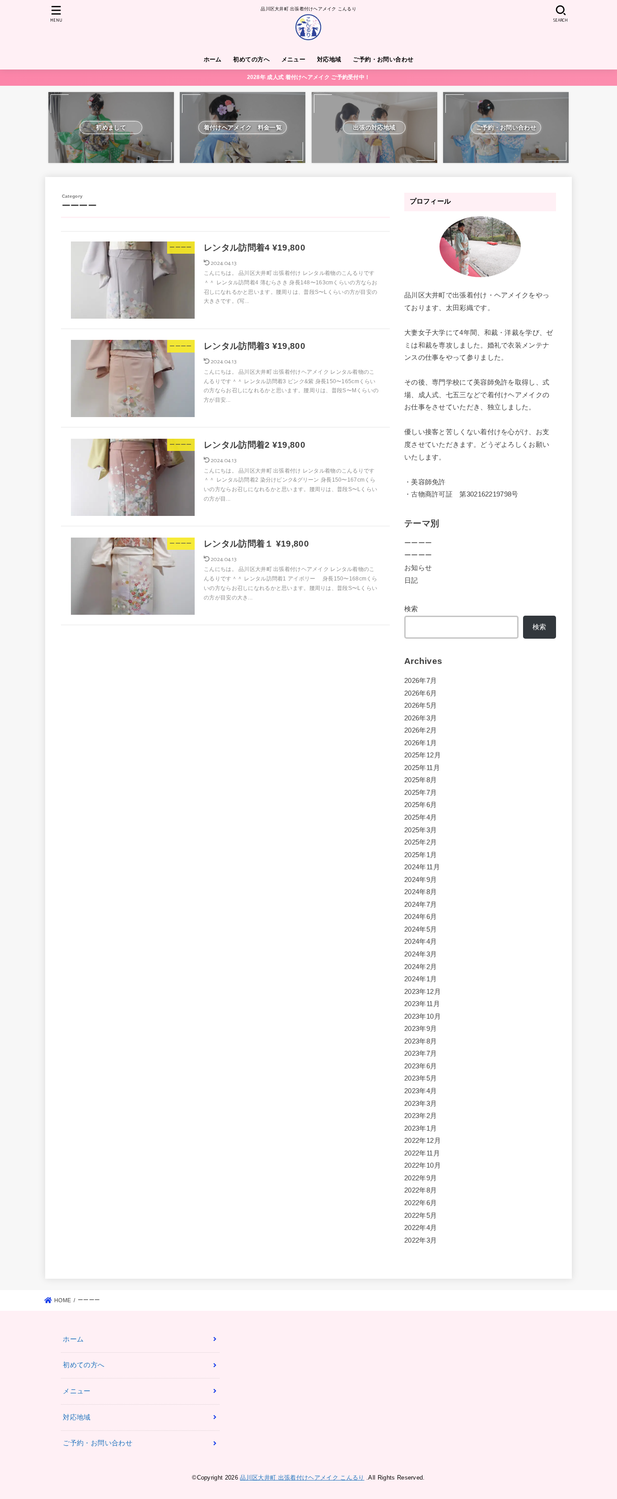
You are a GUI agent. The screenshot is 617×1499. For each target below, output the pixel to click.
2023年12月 (422, 991)
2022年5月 (420, 1215)
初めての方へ (251, 59)
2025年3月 (420, 830)
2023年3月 (420, 1103)
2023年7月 (420, 1053)
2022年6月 (420, 1203)
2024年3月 (420, 954)
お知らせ (418, 567)
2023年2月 (420, 1115)
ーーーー (418, 543)
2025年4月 (420, 817)
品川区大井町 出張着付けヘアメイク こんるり (302, 1477)
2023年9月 (420, 1028)
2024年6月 (420, 916)
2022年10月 (422, 1165)
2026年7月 (420, 680)
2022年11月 (422, 1153)
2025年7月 (420, 792)
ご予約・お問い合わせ (383, 59)
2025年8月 (420, 780)
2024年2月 (420, 966)
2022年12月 (422, 1140)
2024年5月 (420, 929)
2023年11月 (422, 1003)
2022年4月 (420, 1227)
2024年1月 (420, 979)
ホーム (213, 59)
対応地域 (329, 59)
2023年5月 (420, 1078)
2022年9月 (420, 1178)
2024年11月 (422, 867)
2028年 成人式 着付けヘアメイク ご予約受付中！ (308, 77)
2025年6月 (420, 804)
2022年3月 (420, 1240)
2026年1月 (420, 743)
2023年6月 (420, 1066)
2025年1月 (420, 855)
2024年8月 (420, 892)
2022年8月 (420, 1190)
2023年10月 (422, 1016)
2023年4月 (420, 1091)
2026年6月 (420, 693)
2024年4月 (420, 941)
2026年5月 (420, 705)
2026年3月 (420, 718)
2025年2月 (420, 842)
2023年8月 (420, 1041)
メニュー (293, 59)
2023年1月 (420, 1128)
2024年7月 (420, 904)
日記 (411, 580)
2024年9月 (420, 879)
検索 (411, 609)
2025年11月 (422, 767)
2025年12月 (422, 755)
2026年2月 (420, 730)
